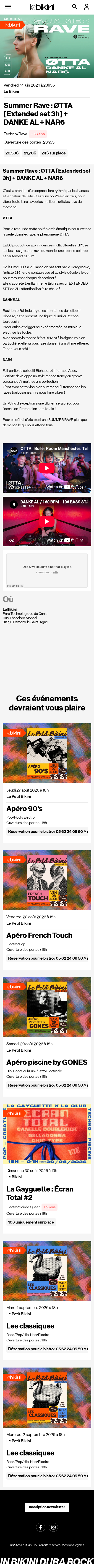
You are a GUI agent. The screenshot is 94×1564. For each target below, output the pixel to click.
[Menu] (8, 7)
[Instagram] (53, 1527)
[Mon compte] (87, 6)
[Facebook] (40, 1527)
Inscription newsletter (47, 1507)
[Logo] (42, 7)
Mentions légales (73, 1545)
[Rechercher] (75, 6)
